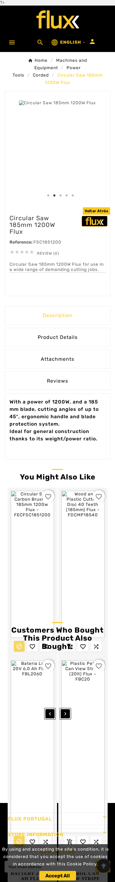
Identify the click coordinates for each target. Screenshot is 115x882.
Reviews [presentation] (57, 381)
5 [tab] (73, 196)
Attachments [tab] (57, 359)
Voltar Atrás (96, 211)
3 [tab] (61, 196)
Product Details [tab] (58, 337)
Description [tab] (57, 315)
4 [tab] (67, 196)
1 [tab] (48, 196)
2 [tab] (55, 196)
